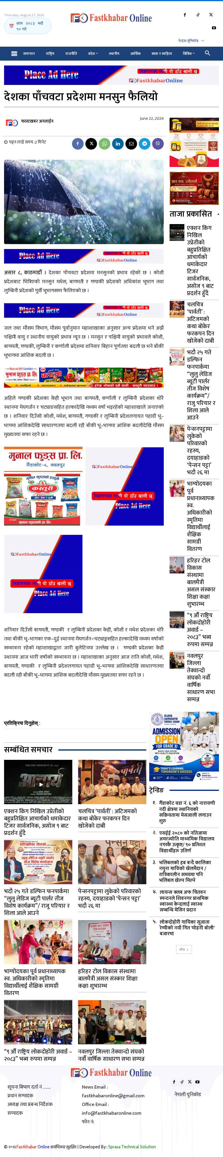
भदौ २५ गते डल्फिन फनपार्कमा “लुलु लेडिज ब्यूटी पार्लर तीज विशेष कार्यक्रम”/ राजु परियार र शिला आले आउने (201, 385)
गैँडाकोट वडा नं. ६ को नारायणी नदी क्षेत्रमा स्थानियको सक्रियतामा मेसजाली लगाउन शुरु (187, 812)
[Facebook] (185, 15)
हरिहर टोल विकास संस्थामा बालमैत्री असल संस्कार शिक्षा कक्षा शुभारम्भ (201, 582)
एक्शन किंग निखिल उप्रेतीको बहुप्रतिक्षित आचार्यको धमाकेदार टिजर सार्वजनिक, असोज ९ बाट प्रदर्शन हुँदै (200, 260)
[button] (208, 54)
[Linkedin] (118, 144)
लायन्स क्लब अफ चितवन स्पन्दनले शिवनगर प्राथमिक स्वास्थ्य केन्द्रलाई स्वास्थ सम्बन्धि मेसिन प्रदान (184, 901)
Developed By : (117, 1147)
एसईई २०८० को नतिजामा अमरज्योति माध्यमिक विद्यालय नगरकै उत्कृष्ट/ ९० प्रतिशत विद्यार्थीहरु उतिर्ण (186, 842)
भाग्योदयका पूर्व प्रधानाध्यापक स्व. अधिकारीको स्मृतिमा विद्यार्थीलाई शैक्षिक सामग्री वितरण (201, 516)
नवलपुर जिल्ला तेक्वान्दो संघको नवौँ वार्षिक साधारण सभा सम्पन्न (201, 677)
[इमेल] (131, 144)
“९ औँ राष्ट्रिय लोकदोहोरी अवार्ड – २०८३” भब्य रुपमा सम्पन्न (200, 630)
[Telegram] (144, 144)
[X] (211, 15)
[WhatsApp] (104, 144)
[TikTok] (198, 15)
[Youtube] (214, 28)
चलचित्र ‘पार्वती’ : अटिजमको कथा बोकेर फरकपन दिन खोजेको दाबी (200, 323)
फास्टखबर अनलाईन (37, 121)
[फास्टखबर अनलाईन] (12, 121)
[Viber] (158, 144)
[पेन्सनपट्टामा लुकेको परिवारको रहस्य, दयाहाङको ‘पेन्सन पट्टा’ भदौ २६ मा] (177, 433)
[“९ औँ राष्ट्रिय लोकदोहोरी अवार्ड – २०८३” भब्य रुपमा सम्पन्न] (177, 619)
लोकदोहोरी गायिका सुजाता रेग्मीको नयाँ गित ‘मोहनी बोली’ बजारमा (187, 928)
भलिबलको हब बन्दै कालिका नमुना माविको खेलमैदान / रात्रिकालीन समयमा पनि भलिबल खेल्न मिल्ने (185, 872)
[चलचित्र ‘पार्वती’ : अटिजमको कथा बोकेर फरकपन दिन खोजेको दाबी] (177, 309)
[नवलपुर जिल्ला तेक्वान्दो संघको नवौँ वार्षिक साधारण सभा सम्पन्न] (177, 660)
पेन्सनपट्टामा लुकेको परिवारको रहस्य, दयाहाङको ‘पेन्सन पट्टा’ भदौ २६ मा (199, 450)
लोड (182, 949)
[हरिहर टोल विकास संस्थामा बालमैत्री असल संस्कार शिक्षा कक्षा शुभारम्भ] (177, 565)
